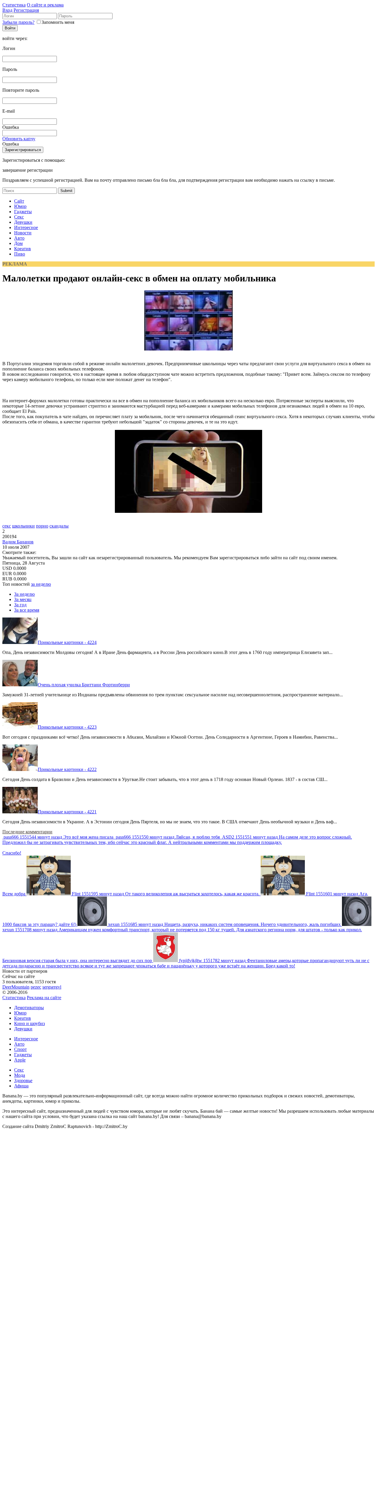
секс (6, 525)
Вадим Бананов (18, 541)
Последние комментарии (27, 831)
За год (20, 604)
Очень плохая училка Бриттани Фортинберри (84, 684)
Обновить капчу (18, 138)
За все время (26, 610)
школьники (23, 525)
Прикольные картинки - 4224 (67, 642)
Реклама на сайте (44, 997)
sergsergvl (51, 986)
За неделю (24, 594)
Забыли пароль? (18, 22)
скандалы (59, 525)
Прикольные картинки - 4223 (67, 727)
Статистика (14, 4)
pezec (36, 986)
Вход (7, 10)
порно (42, 525)
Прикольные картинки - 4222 (67, 769)
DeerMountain (15, 986)
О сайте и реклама (45, 4)
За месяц (23, 599)
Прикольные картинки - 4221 (67, 811)
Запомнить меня (58, 22)
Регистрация (26, 10)
